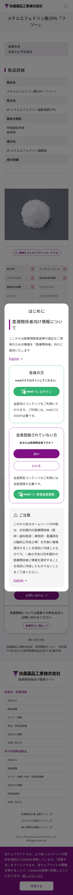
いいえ (36, 465)
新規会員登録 (45, 494)
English (14, 358)
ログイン (45, 391)
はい (36, 453)
